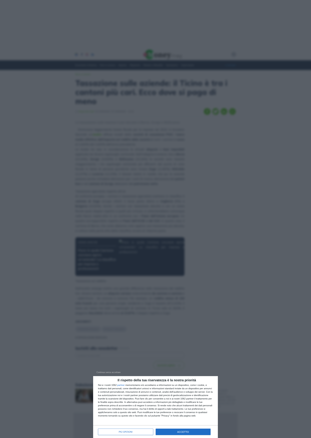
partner (121, 385)
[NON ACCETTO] (108, 372)
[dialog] (155, 407)
